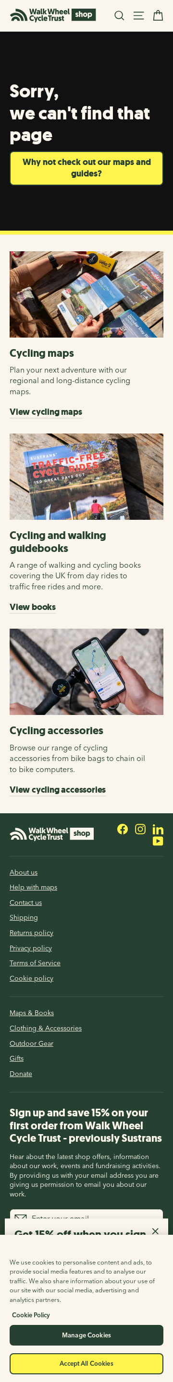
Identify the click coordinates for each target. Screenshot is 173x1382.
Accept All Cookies (86, 1363)
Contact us (26, 902)
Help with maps (33, 887)
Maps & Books (32, 1012)
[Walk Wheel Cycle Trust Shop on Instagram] (140, 828)
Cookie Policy (31, 1315)
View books (33, 607)
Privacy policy (31, 948)
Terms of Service (35, 963)
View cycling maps (46, 412)
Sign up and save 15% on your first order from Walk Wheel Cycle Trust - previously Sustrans (86, 1125)
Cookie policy (31, 978)
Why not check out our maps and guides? (87, 167)
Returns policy (31, 932)
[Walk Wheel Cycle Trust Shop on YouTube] (158, 840)
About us (23, 872)
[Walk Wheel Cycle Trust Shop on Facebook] (122, 828)
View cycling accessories (58, 790)
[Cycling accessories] (86, 672)
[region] (86, 1308)
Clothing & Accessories (46, 1028)
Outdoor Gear (31, 1043)
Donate (21, 1073)
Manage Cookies (86, 1335)
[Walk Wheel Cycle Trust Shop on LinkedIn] (158, 828)
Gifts (17, 1058)
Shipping (24, 917)
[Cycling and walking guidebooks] (86, 476)
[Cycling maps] (86, 294)
